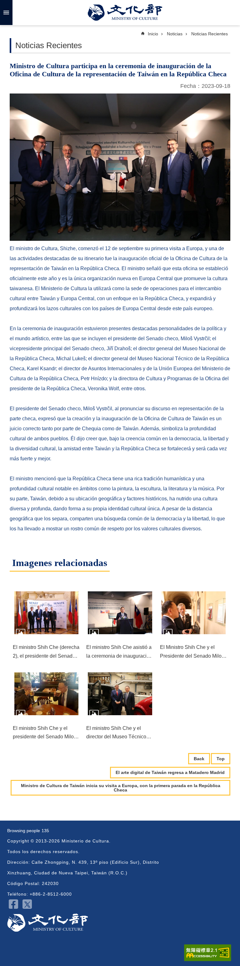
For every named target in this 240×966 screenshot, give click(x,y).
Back (199, 758)
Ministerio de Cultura (125, 12)
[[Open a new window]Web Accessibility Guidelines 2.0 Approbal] (207, 952)
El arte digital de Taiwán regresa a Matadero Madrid (170, 772)
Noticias (174, 33)
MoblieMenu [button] (6, 12)
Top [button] (221, 758)
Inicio (153, 33)
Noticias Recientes (209, 33)
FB (13, 904)
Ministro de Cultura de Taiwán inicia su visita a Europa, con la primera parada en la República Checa (120, 787)
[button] (46, 613)
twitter (27, 904)
